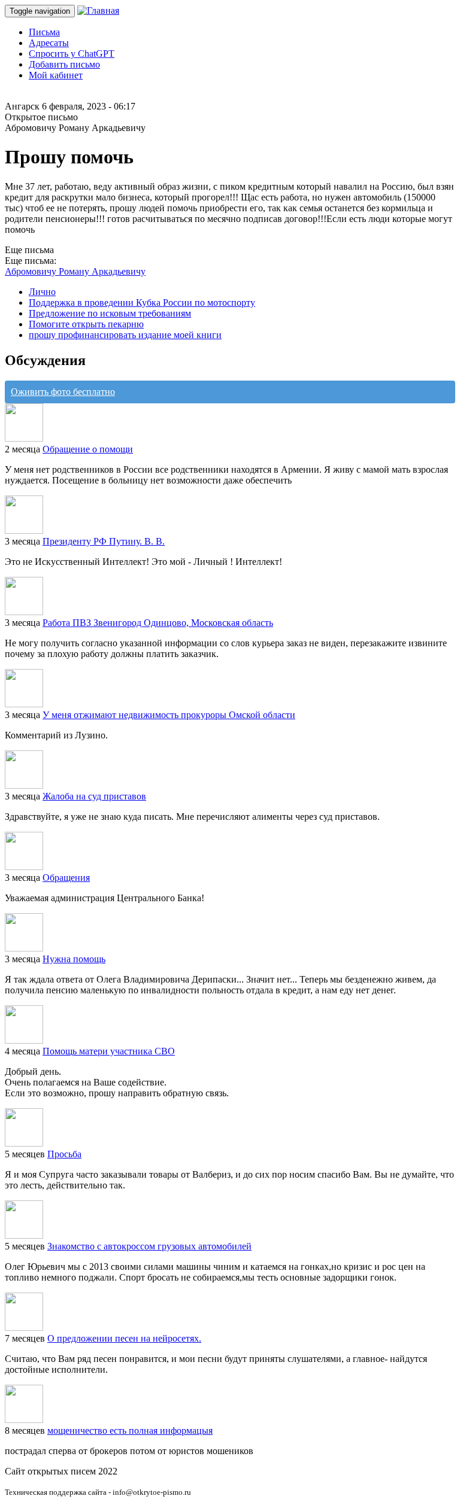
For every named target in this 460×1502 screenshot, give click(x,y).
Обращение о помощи (88, 449)
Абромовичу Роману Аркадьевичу (75, 271)
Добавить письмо (64, 64)
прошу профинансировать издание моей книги (125, 335)
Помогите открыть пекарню (86, 324)
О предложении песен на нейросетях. (124, 1338)
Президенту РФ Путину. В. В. (104, 541)
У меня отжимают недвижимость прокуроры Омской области (169, 715)
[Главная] (98, 10)
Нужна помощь (74, 959)
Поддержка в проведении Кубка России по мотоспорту (142, 302)
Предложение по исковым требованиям (110, 313)
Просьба (64, 1154)
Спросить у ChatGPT (71, 53)
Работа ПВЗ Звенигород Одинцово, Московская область (158, 623)
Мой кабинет (56, 75)
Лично (42, 292)
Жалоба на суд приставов (94, 796)
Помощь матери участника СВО (109, 1051)
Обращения (66, 877)
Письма (44, 32)
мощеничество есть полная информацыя (130, 1430)
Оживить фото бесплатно (63, 392)
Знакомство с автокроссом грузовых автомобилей (149, 1246)
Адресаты (49, 43)
